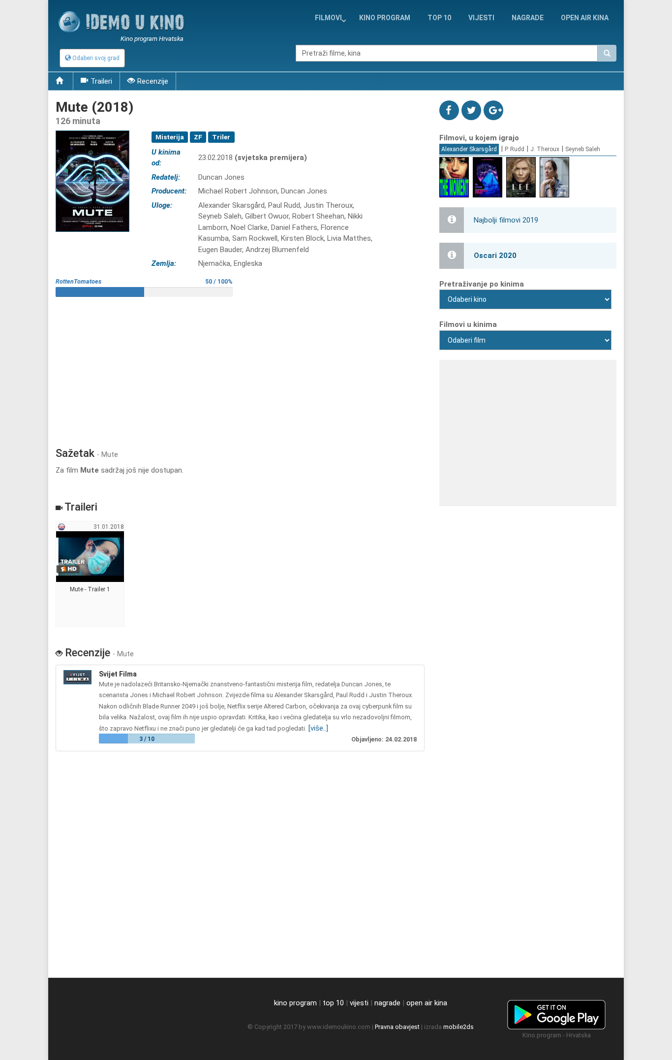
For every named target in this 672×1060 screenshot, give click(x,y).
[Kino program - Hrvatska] (556, 1013)
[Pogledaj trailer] (92, 130)
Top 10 (439, 18)
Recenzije (152, 81)
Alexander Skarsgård (469, 149)
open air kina (426, 1002)
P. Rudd (514, 149)
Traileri (101, 81)
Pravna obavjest (397, 1026)
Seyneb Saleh (582, 149)
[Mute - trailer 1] (90, 574)
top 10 (333, 1002)
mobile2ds (458, 1026)
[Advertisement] (240, 368)
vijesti (481, 18)
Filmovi (328, 18)
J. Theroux (544, 149)
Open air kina (585, 18)
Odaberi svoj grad (95, 58)
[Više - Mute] (78, 677)
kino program (384, 18)
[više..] (318, 728)
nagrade (528, 18)
